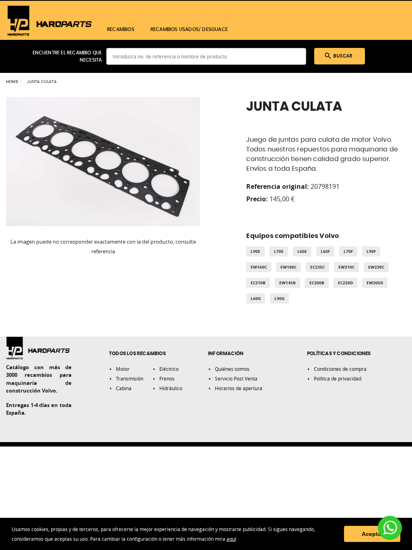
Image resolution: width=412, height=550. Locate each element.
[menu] (223, 29)
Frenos (167, 378)
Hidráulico (170, 388)
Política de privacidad (337, 378)
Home (12, 82)
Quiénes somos (232, 369)
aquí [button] (231, 539)
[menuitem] (120, 29)
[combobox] (206, 56)
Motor (123, 369)
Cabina (124, 388)
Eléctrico (169, 369)
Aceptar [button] (372, 534)
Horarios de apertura (238, 388)
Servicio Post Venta (236, 378)
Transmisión (129, 378)
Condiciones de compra (340, 369)
